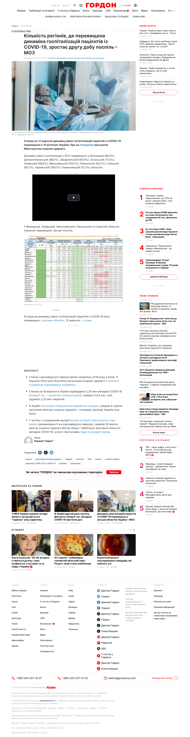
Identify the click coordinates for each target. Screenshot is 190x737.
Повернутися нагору (162, 678)
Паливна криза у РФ (55, 16)
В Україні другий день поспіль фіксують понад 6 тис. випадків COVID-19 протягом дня (73, 516)
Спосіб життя (19, 629)
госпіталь (80, 459)
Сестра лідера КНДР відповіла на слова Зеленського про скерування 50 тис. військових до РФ (161, 216)
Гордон (15, 26)
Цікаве (15, 646)
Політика (16, 596)
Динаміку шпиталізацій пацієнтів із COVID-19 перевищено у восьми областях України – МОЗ (116, 516)
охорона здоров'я (112, 459)
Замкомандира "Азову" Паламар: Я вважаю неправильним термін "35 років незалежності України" (162, 264)
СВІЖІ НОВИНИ (149, 296)
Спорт (15, 612)
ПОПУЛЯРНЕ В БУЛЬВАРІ (155, 440)
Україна (28, 459)
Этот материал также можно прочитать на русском (77, 58)
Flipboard (106, 642)
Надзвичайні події (21, 634)
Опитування (158, 10)
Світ (14, 607)
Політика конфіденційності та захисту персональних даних (135, 603)
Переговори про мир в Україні (85, 16)
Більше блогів (159, 92)
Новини (21, 10)
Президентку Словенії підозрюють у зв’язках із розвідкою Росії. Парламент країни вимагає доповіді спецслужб (159, 359)
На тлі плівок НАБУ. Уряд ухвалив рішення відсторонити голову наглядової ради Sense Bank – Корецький (162, 233)
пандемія (63, 463)
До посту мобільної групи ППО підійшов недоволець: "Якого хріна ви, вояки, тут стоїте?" (158, 44)
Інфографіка (18, 640)
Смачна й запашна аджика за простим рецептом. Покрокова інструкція (161, 480)
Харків (72, 612)
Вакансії (158, 590)
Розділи (43, 585)
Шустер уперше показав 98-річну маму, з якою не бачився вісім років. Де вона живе (161, 509)
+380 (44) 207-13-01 (29, 678)
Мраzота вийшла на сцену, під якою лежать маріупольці (158, 82)
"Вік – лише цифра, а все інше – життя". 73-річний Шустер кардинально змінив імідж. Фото (161, 451)
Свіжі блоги (148, 26)
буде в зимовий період (95, 431)
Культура (16, 618)
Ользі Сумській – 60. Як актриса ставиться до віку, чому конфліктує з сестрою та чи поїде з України (30, 562)
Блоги (86, 10)
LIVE (108, 10)
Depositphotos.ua (47, 701)
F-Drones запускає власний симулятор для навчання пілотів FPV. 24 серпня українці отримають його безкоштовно (158, 334)
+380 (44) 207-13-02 (75, 678)
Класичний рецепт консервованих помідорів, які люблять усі (114, 560)
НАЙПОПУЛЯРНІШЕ (151, 188)
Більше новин (159, 432)
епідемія (68, 459)
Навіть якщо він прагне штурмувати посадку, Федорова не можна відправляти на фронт (157, 57)
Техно (15, 623)
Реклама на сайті (162, 601)
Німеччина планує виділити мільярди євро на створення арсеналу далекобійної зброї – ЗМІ (159, 411)
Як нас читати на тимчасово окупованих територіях (166, 615)
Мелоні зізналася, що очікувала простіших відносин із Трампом (156, 346)
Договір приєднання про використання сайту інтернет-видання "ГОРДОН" (136, 616)
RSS (103, 648)
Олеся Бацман (109, 631)
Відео (144, 10)
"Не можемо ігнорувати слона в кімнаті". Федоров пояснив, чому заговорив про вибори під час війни (158, 424)
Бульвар (97, 10)
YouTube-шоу (47, 646)
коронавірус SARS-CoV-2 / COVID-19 (40, 463)
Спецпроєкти (47, 651)
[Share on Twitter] (46, 453)
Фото (135, 10)
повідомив (86, 144)
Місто (71, 585)
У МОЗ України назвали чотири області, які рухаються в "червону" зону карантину (29, 516)
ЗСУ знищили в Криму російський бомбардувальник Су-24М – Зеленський (157, 372)
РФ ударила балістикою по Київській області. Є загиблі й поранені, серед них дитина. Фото (159, 307)
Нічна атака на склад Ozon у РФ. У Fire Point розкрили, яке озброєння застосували (159, 398)
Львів (71, 596)
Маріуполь (74, 623)
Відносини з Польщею (116, 16)
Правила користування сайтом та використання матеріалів (136, 591)
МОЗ (89, 459)
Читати (113, 472)
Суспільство (26, 26)
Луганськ (73, 629)
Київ (71, 590)
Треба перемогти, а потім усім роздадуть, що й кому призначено (157, 71)
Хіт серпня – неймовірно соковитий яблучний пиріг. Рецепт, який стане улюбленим (73, 560)
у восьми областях (52, 320)
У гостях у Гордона (68, 10)
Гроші (15, 601)
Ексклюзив (120, 10)
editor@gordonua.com (122, 678)
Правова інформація (164, 607)
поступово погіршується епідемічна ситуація (69, 405)
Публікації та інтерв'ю (42, 10)
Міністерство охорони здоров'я (48, 459)
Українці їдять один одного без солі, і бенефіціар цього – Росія (158, 31)
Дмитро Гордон (110, 590)
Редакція (158, 596)
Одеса (72, 601)
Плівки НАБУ (139, 16)
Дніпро (72, 618)
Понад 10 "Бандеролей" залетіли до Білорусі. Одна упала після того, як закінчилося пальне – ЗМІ (158, 321)
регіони (98, 459)
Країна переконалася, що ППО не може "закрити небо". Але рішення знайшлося (159, 199)
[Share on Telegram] (52, 453)
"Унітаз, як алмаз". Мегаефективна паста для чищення (159, 495)
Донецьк (73, 607)
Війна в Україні (19, 590)
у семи (87, 320)
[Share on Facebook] (40, 453)
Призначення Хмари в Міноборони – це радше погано (159, 248)
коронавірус (76, 463)
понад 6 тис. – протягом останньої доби (55, 395)
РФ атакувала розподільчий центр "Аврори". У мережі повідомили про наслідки (158, 385)
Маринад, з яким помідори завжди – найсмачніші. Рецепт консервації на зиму (161, 466)
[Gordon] (101, 5)
